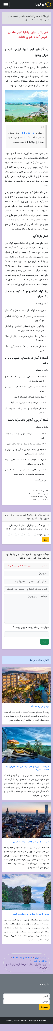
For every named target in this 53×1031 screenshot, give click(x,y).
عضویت (44, 1007)
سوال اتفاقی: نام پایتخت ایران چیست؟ (31, 627)
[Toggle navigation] (6, 4)
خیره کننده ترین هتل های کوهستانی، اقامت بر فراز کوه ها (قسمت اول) (27, 768)
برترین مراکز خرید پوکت (39, 706)
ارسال (44, 642)
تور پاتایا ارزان (27, 133)
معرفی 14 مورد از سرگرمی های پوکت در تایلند (31, 914)
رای (45, 539)
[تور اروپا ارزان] (43, 4)
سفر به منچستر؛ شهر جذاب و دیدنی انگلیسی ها (30, 841)
